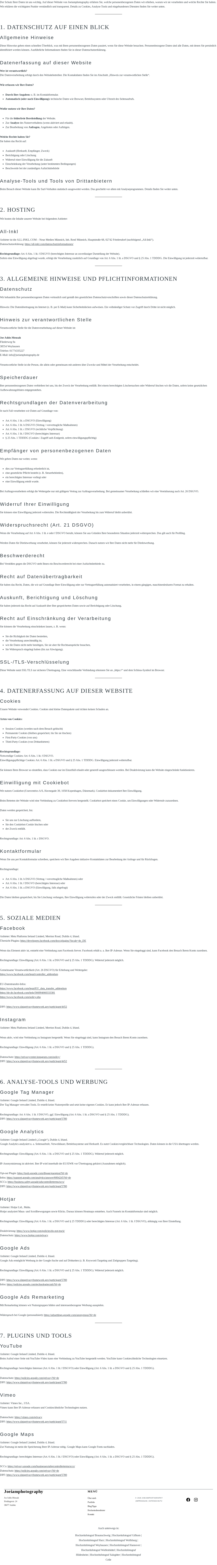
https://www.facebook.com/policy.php (20, 997)
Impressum (141, 1501)
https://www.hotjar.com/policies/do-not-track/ (41, 1230)
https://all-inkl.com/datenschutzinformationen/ (49, 244)
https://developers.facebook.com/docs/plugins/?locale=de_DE (53, 940)
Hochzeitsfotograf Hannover (125, 1545)
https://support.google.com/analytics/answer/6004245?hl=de (39, 1177)
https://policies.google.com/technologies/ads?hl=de (34, 1284)
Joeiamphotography (152, 1498)
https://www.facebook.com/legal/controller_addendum (29, 974)
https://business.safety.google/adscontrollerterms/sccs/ (36, 1181)
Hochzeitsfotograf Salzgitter (105, 1554)
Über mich (92, 1498)
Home (56, 1486)
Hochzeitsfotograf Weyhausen (92, 1545)
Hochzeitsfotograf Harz (91, 1540)
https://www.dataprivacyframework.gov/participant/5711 (36, 1421)
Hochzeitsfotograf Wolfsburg (121, 1540)
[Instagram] (196, 1499)
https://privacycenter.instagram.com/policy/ (37, 1057)
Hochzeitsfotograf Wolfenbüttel (98, 1550)
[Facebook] (188, 1499)
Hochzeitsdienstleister (36, 1486)
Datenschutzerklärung (56, 1480)
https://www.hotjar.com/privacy (31, 1235)
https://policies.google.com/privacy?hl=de (37, 1378)
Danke (35, 1480)
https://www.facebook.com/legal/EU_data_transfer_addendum (33, 988)
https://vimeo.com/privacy (28, 1417)
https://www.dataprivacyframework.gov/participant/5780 (36, 1118)
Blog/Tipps (20, 1480)
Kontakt (91, 1514)
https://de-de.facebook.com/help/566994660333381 (27, 992)
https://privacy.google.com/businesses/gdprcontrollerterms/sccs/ (41, 1466)
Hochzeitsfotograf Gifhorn (126, 1535)
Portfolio (91, 1502)
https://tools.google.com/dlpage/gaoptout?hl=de (42, 1173)
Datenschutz (155, 1501)
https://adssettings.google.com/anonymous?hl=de (70, 1315)
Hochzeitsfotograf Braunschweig (92, 1535)
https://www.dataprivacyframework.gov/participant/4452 (36, 1006)
